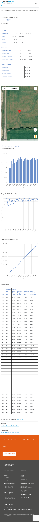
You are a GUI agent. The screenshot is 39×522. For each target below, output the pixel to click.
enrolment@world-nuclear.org (26, 491)
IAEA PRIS (20, 419)
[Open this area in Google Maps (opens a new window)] (4, 139)
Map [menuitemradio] (5, 88)
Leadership (6, 475)
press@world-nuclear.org (10, 498)
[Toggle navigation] (35, 3)
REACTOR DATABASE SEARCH (22, 10)
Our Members (6, 477)
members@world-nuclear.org (26, 487)
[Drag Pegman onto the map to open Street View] (35, 136)
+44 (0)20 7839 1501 (9, 487)
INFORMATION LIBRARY (10, 10)
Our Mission (6, 473)
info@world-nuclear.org (9, 489)
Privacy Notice (8, 504)
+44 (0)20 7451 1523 (9, 497)
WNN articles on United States (10, 432)
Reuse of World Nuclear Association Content (18, 509)
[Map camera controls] (35, 130)
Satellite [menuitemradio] (14, 88)
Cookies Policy (8, 507)
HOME (2, 10)
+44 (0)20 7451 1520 (9, 486)
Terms (36, 139)
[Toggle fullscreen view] (35, 88)
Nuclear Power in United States (10, 426)
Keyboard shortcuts (15, 139)
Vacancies (6, 479)
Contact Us (6, 480)
